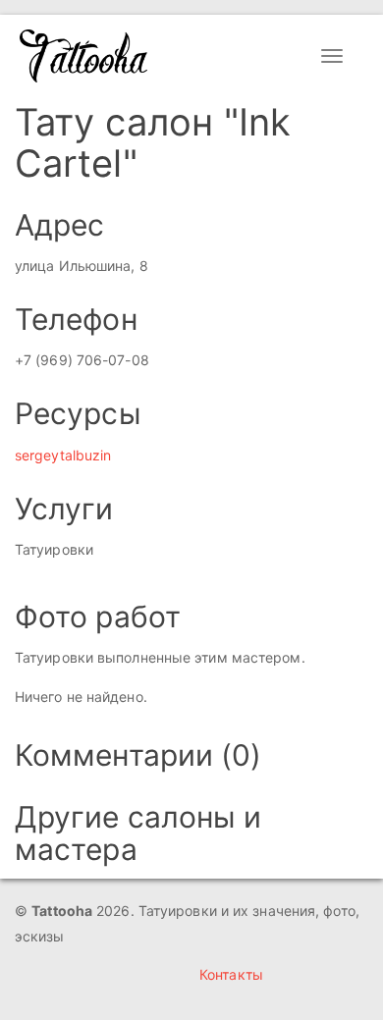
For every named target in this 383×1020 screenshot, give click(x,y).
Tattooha (84, 56)
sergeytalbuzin (63, 455)
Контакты (231, 974)
